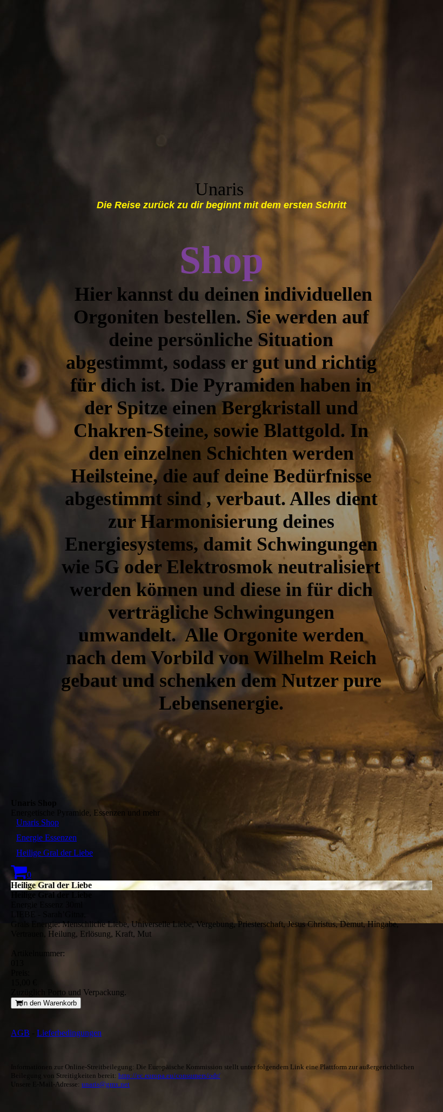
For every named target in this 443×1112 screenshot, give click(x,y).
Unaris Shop (37, 822)
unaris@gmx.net (106, 1084)
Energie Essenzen (46, 837)
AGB (20, 1032)
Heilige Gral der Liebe (54, 852)
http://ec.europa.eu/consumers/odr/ (169, 1075)
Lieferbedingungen (69, 1032)
